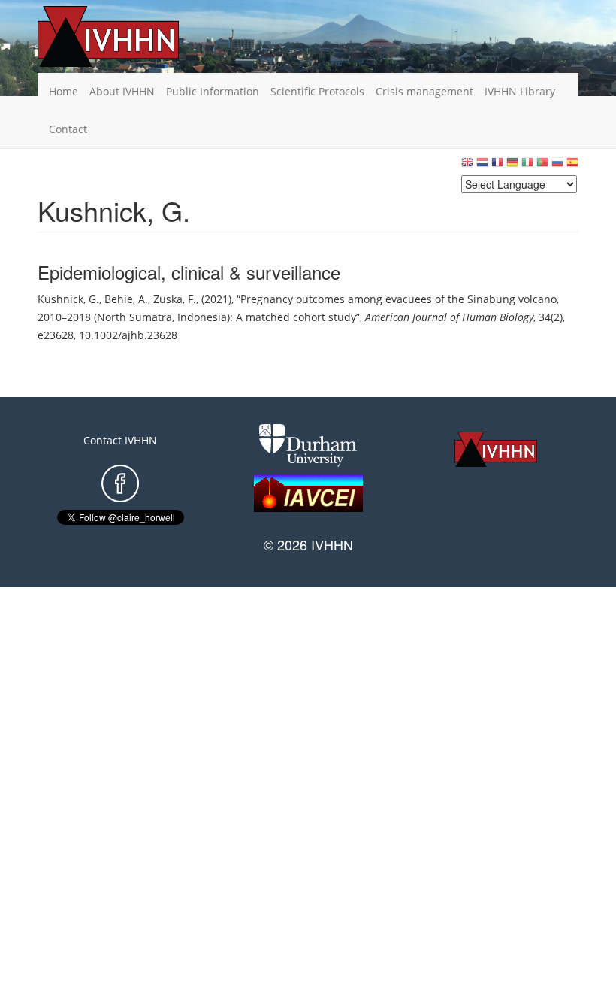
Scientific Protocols (317, 91)
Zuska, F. (174, 299)
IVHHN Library (520, 91)
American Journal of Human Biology (449, 317)
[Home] (131, 36)
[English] (467, 165)
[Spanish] (572, 165)
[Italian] (527, 165)
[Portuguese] (542, 165)
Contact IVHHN (120, 440)
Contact (68, 129)
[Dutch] (482, 165)
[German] (512, 165)
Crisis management (424, 91)
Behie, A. (126, 299)
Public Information (212, 91)
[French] (497, 165)
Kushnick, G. (68, 299)
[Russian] (557, 165)
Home (63, 91)
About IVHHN (122, 91)
